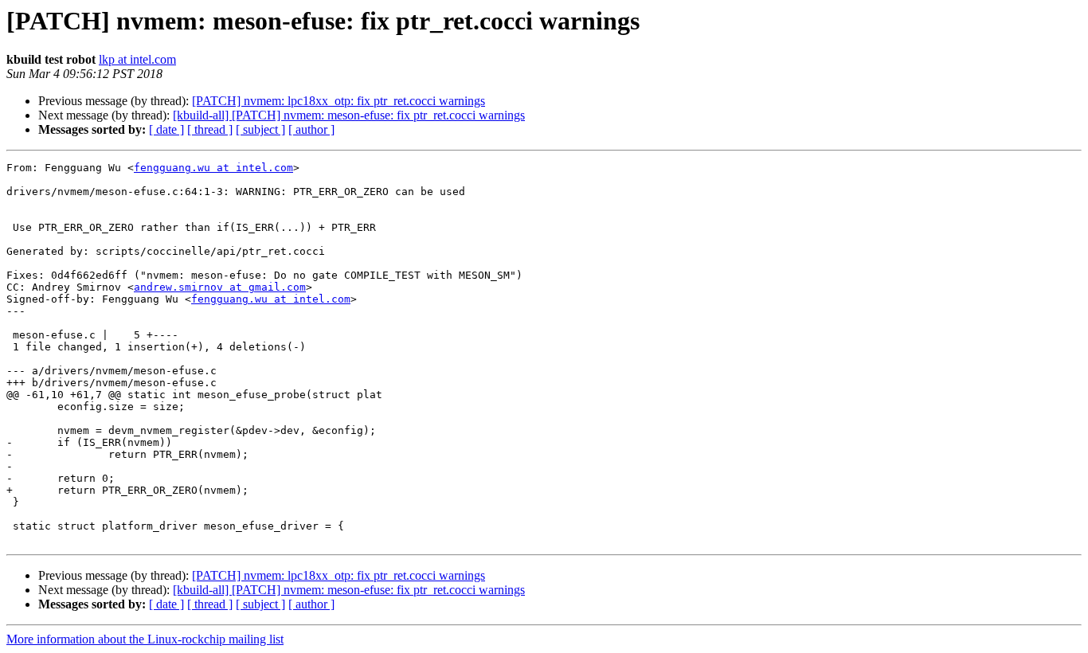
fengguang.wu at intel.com (213, 168)
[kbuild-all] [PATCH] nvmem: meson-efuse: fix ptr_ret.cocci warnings (349, 115)
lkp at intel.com (137, 59)
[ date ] (166, 129)
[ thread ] (210, 129)
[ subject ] (260, 129)
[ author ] (311, 129)
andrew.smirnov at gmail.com (220, 287)
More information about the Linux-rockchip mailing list (145, 639)
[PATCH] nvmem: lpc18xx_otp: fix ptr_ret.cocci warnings (338, 101)
